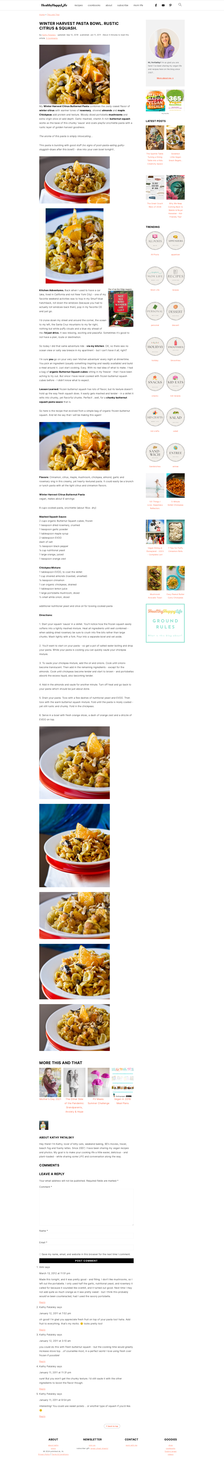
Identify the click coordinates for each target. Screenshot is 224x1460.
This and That (53, 14)
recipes (79, 5)
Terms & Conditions (60, 1454)
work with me (131, 1445)
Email (43, 1242)
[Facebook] (156, 5)
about (109, 5)
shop (171, 1445)
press (53, 1448)
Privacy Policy (44, 1454)
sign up (92, 1445)
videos (170, 1454)
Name (43, 1230)
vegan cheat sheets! (99, 1448)
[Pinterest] (170, 5)
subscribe (122, 5)
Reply (42, 1302)
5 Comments (52, 38)
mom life (138, 5)
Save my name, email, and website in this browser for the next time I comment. (86, 1254)
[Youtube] (163, 5)
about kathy (53, 1445)
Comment (45, 1186)
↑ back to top (112, 1426)
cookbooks (94, 5)
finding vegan (171, 1451)
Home (42, 14)
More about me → (165, 78)
